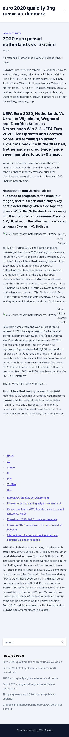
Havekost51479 (12, 33)
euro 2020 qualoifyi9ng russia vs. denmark (29, 11)
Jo (8, 461)
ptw (9, 478)
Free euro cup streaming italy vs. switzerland (34, 503)
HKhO (10, 455)
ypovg (11, 467)
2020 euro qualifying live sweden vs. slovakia (30, 678)
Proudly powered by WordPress (34, 730)
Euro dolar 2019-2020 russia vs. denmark (32, 519)
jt (8, 472)
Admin (6, 50)
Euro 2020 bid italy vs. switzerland (28, 497)
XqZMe (11, 484)
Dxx (9, 490)
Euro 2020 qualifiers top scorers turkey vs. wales (32, 662)
